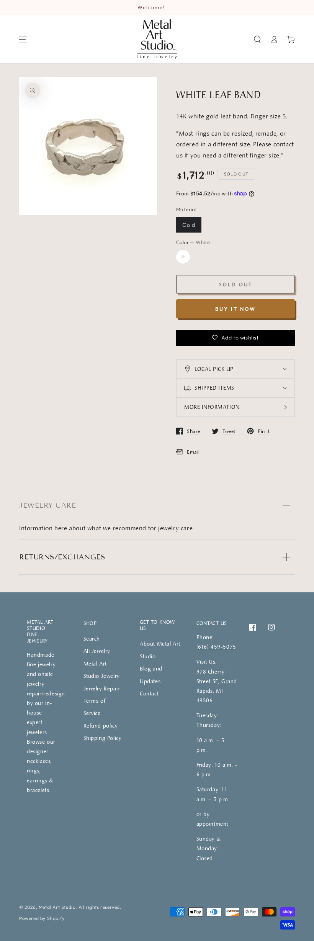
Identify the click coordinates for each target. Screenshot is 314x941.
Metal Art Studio (57, 907)
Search (91, 638)
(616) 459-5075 (216, 646)
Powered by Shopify (42, 918)
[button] (257, 39)
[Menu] (23, 39)
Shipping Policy (102, 737)
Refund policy (100, 725)
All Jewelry (97, 651)
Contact (149, 693)
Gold (188, 224)
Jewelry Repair (101, 688)
